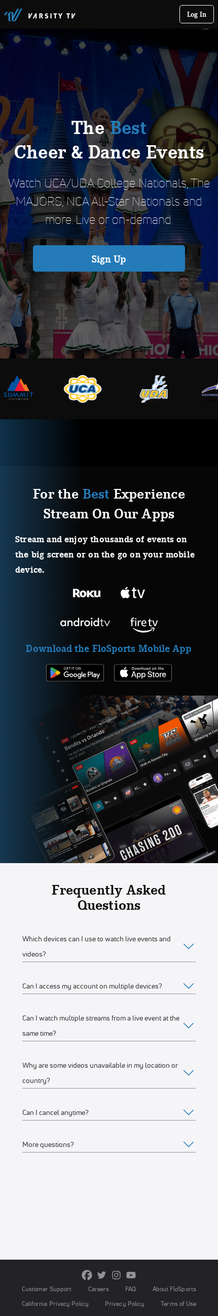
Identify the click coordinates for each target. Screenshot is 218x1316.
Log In (197, 14)
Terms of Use (178, 1303)
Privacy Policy (124, 1303)
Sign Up (109, 259)
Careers (99, 1289)
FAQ (130, 1289)
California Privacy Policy (55, 1303)
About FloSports (174, 1289)
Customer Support (47, 1289)
